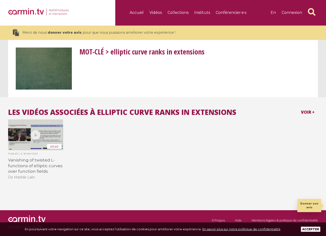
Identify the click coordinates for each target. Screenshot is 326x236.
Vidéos (155, 12)
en (273, 12)
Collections (178, 12)
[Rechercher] (311, 12)
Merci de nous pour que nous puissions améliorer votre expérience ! (98, 32)
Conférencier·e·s (231, 12)
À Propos (218, 220)
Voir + (308, 112)
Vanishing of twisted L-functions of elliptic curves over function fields (35, 166)
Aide (238, 220)
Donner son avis (309, 205)
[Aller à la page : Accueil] (26, 11)
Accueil (137, 12)
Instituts (202, 12)
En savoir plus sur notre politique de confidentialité (241, 229)
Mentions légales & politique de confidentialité (285, 220)
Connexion (292, 12)
